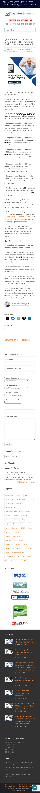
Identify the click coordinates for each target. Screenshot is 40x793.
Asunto (7, 407)
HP (23, 520)
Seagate (17, 544)
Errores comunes (10, 507)
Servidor (25, 544)
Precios (31, 1)
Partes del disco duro (11, 528)
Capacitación (9, 499)
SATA (6, 787)
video (29, 557)
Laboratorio (24, 1)
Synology (30, 548)
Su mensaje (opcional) (12, 416)
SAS (27, 787)
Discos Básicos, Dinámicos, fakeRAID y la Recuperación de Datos (24, 680)
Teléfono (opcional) (11, 400)
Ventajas (17, 1)
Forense (7, 516)
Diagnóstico (10, 51)
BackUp (19, 495)
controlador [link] (24, 176)
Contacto (23, 3)
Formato (24, 516)
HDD (6, 520)
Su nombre (8, 359)
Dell (31, 499)
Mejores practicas (10, 524)
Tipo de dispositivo (11, 378)
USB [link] (23, 130)
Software (16, 548)
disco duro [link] (20, 113)
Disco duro (19, 503)
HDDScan (19, 217)
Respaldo (21, 540)
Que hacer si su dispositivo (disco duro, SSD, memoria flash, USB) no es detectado (19, 42)
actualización (9, 495)
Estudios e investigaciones (13, 511)
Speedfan (28, 217)
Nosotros (10, 1)
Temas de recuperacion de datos (15, 553)
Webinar (13, 561)
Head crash (15, 520)
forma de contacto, (21, 295)
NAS (29, 524)
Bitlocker (27, 495)
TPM (18, 557)
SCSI (23, 787)
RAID (24, 532)
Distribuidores (15, 3)
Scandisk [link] (19, 257)
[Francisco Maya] (8, 304)
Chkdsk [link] (11, 257)
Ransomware (17, 536)
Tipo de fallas (9, 557)
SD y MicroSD (17, 787)
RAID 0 (7, 536)
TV (23, 557)
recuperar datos (10, 540)
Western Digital (23, 561)
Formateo (16, 516)
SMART (16, 51)
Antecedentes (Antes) (12, 385)
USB (10, 787)
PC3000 (23, 528)
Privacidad (7, 3)
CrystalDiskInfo (9, 217)
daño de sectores (22, 499)
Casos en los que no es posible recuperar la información (23, 693)
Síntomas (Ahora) (11, 392)
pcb (30, 528)
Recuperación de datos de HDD (14, 785)
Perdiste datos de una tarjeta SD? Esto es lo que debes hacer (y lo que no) (25, 706)
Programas (16, 532)
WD (6, 561)
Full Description (22, 482)
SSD (23, 548)
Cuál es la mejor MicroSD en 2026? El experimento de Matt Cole (25, 652)
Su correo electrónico (12, 369)
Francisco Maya (26, 49)
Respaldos (8, 544)
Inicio (4, 1)
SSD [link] (26, 113)
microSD (21, 524)
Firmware (27, 511)
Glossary (32, 482)
